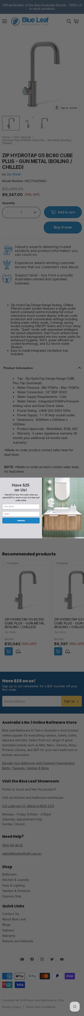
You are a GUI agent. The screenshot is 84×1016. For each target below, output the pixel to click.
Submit (21, 520)
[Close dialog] (82, 480)
